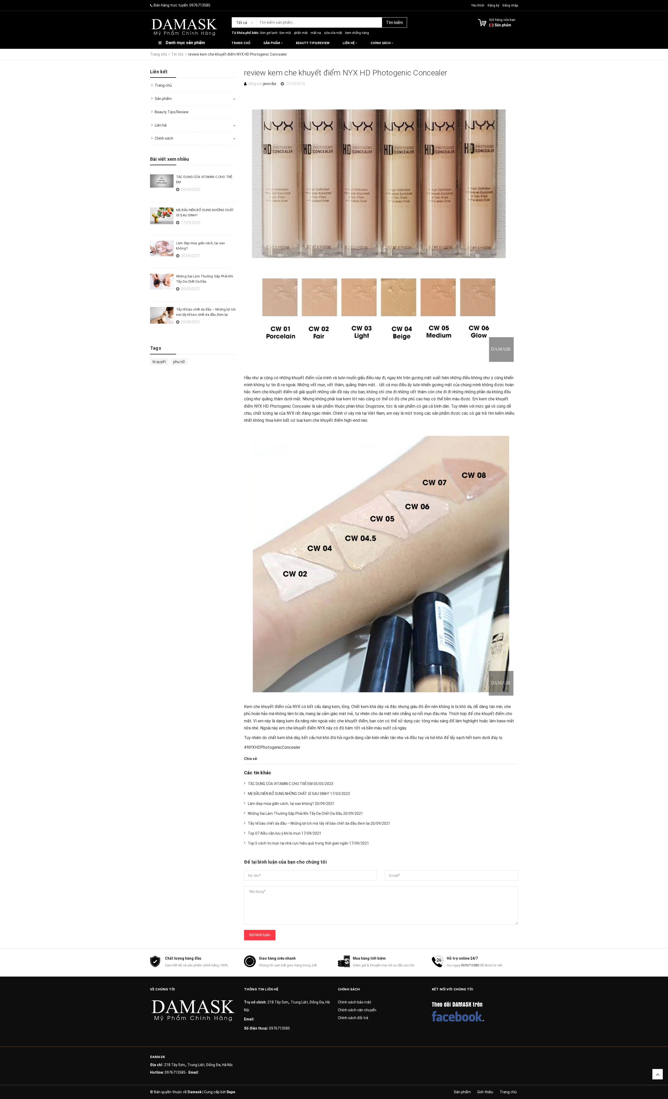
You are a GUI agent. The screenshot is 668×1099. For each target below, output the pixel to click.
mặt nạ (316, 33)
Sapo (230, 1092)
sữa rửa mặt (333, 33)
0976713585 (199, 5)
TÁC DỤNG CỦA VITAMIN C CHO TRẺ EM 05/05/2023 (290, 784)
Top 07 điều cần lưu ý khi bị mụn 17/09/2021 (284, 833)
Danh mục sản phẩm (185, 42)
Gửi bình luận (259, 935)
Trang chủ (240, 43)
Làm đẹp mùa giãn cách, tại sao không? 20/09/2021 (291, 803)
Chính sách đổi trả (353, 1018)
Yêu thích (478, 5)
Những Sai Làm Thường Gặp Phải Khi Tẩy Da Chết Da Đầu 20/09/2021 (305, 813)
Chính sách (381, 43)
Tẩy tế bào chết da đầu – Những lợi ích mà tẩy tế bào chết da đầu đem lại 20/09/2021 (319, 823)
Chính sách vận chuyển (357, 1010)
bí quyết (159, 362)
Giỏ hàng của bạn (502, 20)
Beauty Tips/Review (313, 43)
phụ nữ (179, 362)
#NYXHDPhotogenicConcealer (272, 747)
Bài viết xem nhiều (169, 159)
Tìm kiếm (394, 22)
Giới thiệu (485, 1092)
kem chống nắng (357, 33)
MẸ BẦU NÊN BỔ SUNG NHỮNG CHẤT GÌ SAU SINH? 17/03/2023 (299, 794)
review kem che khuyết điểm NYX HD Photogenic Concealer (345, 72)
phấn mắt (301, 33)
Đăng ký (493, 5)
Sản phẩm (272, 43)
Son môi (285, 33)
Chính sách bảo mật (354, 1002)
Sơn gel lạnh (269, 33)
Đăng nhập (510, 5)
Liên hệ (349, 43)
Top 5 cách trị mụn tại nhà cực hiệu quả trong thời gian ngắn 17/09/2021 (308, 843)
